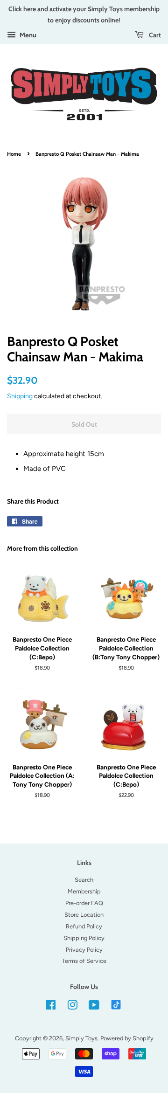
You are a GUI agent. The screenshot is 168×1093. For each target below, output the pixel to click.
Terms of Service (84, 960)
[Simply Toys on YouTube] (94, 1006)
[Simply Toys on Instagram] (72, 1006)
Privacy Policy (84, 949)
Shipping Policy (84, 937)
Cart (154, 35)
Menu (27, 35)
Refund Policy (84, 926)
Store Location (84, 914)
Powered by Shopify (127, 1038)
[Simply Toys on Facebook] (50, 1006)
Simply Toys (81, 1038)
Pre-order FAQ (84, 902)
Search (84, 879)
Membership (84, 891)
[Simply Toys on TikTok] (117, 1004)
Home (14, 154)
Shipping (20, 396)
